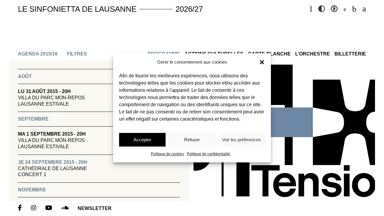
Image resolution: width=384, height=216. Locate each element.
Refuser (192, 139)
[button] (262, 62)
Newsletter (95, 208)
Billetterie (350, 53)
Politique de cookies (167, 154)
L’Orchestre (312, 53)
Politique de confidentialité (208, 154)
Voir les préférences (241, 139)
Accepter (142, 139)
